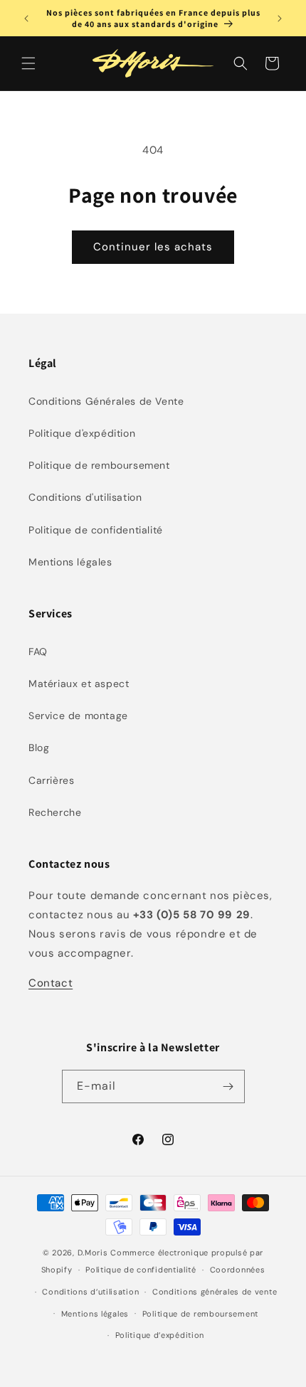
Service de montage (78, 715)
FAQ (38, 651)
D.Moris (93, 1253)
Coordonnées (237, 1270)
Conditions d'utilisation (85, 497)
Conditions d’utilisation (90, 1292)
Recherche (54, 812)
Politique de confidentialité (95, 530)
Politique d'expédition (81, 433)
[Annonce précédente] (26, 18)
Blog (38, 747)
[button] (28, 63)
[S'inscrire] (228, 1086)
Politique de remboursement (99, 465)
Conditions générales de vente (214, 1292)
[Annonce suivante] (279, 18)
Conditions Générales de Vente (106, 401)
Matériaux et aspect (78, 683)
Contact (50, 983)
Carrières (51, 780)
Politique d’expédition (159, 1335)
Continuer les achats (153, 247)
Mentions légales (70, 562)
